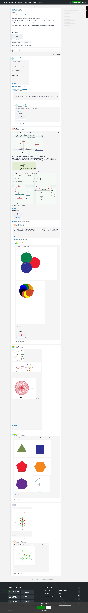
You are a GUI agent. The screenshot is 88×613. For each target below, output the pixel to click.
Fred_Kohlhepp (21, 105)
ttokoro (19, 242)
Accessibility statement (51, 579)
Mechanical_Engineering (16, 42)
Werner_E (16, 128)
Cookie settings (43, 579)
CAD (20, 6)
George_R (16, 504)
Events (25, 2)
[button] (76, 2)
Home (11, 6)
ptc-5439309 (18, 224)
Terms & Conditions (36, 579)
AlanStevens (16, 57)
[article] (35, 72)
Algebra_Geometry (26, 42)
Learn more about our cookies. (65, 605)
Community (16, 6)
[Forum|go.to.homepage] (9, 2)
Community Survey (87, 12)
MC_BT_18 (16, 9)
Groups (29, 2)
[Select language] (70, 2)
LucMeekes (18, 541)
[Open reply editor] (36, 50)
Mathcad (24, 6)
